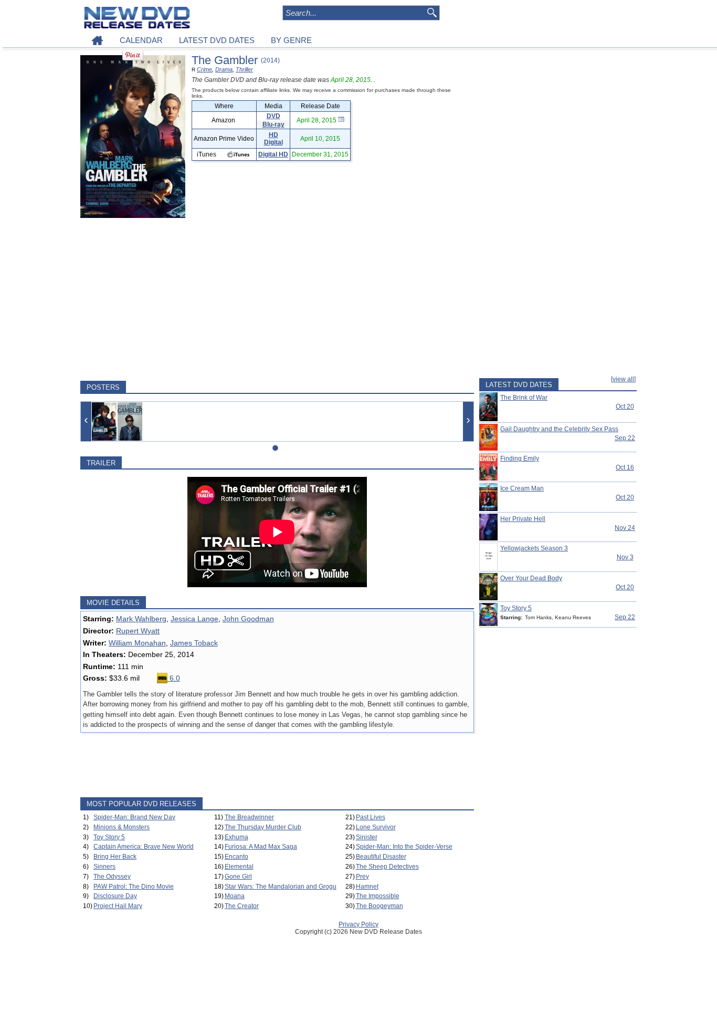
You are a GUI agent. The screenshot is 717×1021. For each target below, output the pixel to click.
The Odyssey (112, 876)
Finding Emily (519, 458)
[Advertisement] (277, 299)
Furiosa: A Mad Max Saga (261, 846)
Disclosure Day (115, 896)
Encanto (236, 856)
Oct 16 (625, 467)
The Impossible (377, 896)
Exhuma (236, 837)
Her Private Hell (522, 519)
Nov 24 (625, 528)
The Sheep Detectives (387, 866)
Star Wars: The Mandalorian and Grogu (280, 886)
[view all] (623, 379)
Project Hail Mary (117, 906)
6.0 (173, 678)
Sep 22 (625, 438)
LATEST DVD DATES (217, 40)
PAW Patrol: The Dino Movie (133, 886)
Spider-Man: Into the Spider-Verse (404, 846)
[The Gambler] (104, 421)
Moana (235, 896)
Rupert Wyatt (138, 631)
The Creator (242, 906)
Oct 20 (625, 406)
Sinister (366, 837)
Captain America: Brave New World (143, 846)
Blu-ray (273, 124)
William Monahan (137, 643)
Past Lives (370, 817)
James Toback (194, 643)
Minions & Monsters (121, 827)
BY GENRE (291, 40)
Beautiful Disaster (381, 856)
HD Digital (273, 138)
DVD (273, 116)
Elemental (239, 866)
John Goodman (248, 618)
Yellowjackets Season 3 (534, 548)
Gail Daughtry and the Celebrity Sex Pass (559, 429)
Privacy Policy (358, 924)
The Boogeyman (379, 906)
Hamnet (367, 886)
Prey (362, 876)
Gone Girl (238, 876)
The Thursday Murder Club (263, 827)
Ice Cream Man (522, 488)
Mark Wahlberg (141, 618)
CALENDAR (141, 40)
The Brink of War (523, 397)
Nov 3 (625, 557)
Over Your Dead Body (531, 578)
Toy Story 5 (109, 837)
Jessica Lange (194, 618)
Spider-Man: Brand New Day (134, 817)
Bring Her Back (114, 856)
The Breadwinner (249, 817)
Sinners (104, 866)
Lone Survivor (376, 827)
